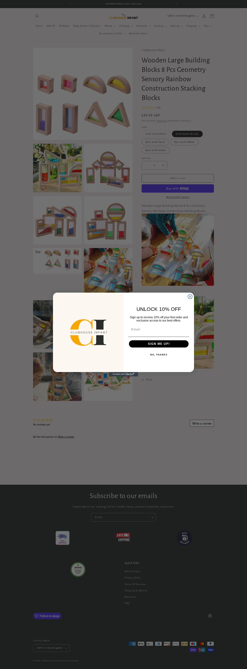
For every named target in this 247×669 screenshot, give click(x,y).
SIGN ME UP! (159, 343)
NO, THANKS (158, 354)
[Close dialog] (190, 296)
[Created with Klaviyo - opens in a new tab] (123, 374)
